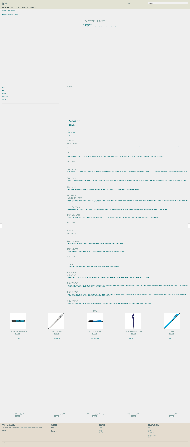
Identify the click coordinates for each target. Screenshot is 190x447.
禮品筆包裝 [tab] (4, 99)
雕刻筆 (112, 26)
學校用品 (97, 26)
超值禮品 (108, 26)
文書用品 (37, 427)
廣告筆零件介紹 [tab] (5, 102)
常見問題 (100, 430)
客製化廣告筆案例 (25, 7)
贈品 (23, 428)
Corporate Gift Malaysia (152, 435)
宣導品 (25, 428)
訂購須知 (100, 427)
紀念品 (149, 427)
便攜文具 (91, 26)
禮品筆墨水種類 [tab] (5, 96)
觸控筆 (106, 26)
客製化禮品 (19, 428)
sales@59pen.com (124, 3)
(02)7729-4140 (117, 3)
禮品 (4, 430)
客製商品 (149, 428)
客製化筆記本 (30, 427)
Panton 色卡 (101, 431)
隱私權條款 (101, 432)
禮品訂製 (149, 436)
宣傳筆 (22, 427)
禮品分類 (17, 7)
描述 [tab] (3, 90)
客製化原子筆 (7, 14)
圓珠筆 (95, 26)
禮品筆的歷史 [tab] (4, 93)
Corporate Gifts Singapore (152, 432)
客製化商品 (150, 437)
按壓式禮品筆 (101, 26)
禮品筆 (25, 427)
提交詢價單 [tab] (4, 87)
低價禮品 (88, 26)
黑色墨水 (114, 26)
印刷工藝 (100, 428)
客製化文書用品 (10, 7)
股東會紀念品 (30, 428)
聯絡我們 (129, 3)
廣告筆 (3, 7)
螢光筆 (14, 10)
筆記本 (12, 10)
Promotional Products (151, 434)
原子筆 (9, 10)
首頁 (4, 14)
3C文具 (86, 26)
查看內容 (17, 333)
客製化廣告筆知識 (33, 7)
